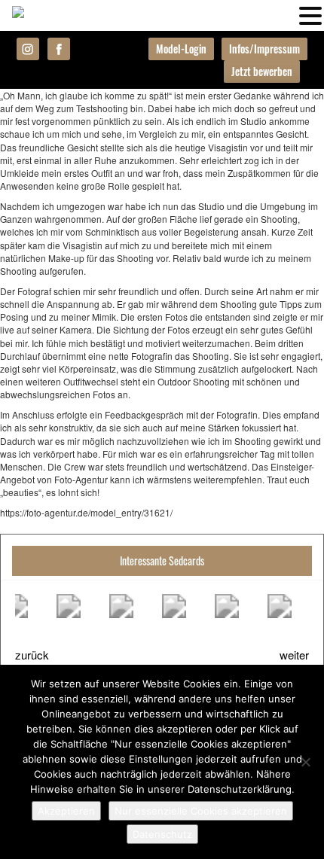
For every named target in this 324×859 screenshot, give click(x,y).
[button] (310, 14)
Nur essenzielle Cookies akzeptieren (201, 811)
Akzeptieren (66, 811)
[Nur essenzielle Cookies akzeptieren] (305, 761)
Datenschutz (162, 834)
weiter (294, 655)
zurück (32, 655)
